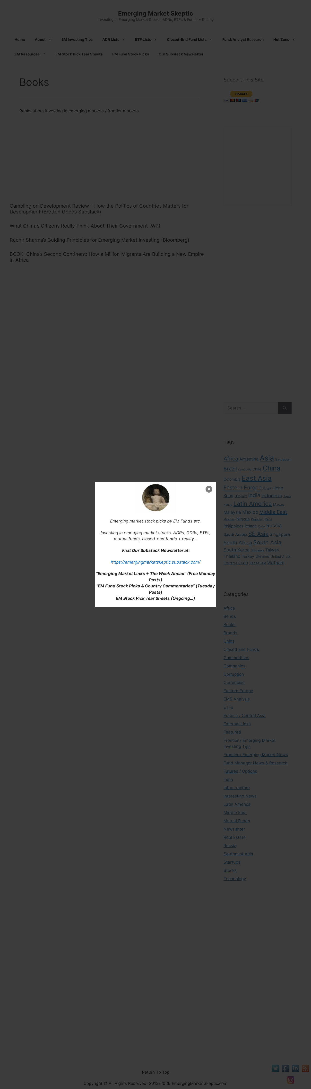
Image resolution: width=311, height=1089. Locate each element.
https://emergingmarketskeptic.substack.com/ (155, 562)
